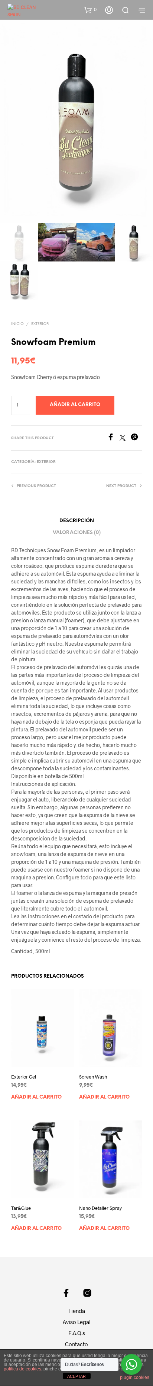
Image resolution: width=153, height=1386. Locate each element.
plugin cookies (134, 1377)
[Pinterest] (136, 438)
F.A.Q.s (76, 1333)
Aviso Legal (77, 1321)
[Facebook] (113, 438)
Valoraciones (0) (77, 532)
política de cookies (22, 1369)
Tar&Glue (21, 1208)
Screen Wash (93, 1077)
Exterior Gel (23, 1077)
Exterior (40, 324)
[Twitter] (125, 438)
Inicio (17, 324)
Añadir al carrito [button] (36, 1097)
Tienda (76, 1310)
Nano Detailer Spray (100, 1208)
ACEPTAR (76, 1376)
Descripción (76, 520)
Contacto (76, 1344)
